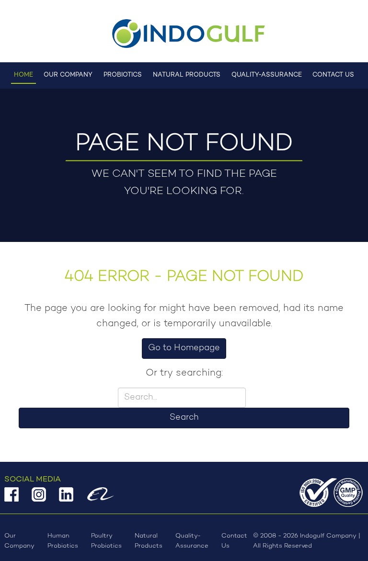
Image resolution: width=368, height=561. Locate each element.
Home (23, 75)
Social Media (32, 479)
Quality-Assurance (266, 75)
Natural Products (186, 75)
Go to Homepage (184, 348)
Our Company (68, 75)
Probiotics (123, 75)
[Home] (184, 33)
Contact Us (333, 75)
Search (184, 417)
